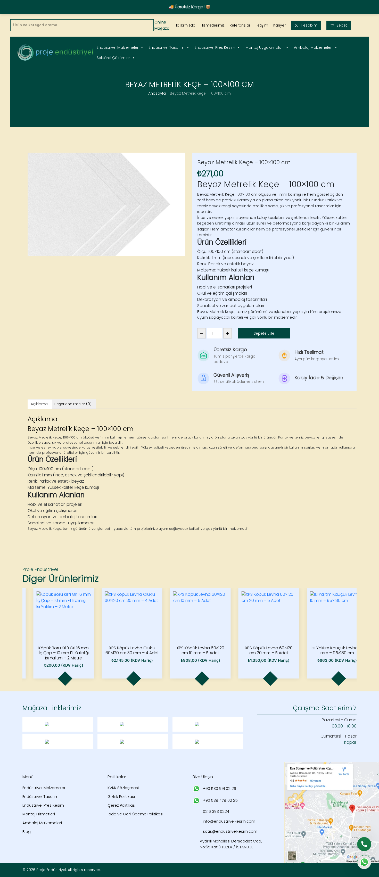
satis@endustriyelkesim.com (230, 831)
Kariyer (279, 25)
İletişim (262, 25)
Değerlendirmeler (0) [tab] (73, 404)
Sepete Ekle (264, 333)
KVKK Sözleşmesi (123, 787)
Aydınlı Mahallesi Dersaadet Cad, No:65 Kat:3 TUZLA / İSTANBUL (231, 844)
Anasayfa (157, 93)
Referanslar (240, 25)
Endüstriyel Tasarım (166, 47)
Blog (26, 831)
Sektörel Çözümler (113, 57)
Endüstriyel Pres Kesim (215, 47)
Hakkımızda (185, 25)
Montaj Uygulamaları (264, 47)
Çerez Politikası (122, 805)
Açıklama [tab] (39, 404)
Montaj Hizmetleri (38, 814)
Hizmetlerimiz (213, 25)
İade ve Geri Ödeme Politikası (135, 814)
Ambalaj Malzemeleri (313, 47)
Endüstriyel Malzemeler (117, 47)
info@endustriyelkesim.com (229, 821)
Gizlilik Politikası (121, 796)
